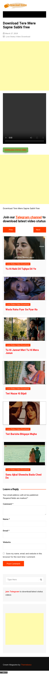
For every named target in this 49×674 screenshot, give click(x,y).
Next (38, 229)
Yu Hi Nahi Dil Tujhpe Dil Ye (21, 268)
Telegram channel (29, 217)
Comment (8, 504)
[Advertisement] (24, 66)
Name (6, 519)
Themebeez (26, 664)
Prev (11, 229)
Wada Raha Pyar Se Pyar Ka (21, 309)
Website (7, 542)
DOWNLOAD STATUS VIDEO (16, 150)
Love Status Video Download (18, 36)
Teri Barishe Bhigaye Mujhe (21, 434)
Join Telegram (12, 591)
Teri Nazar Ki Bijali (16, 393)
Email (6, 530)
